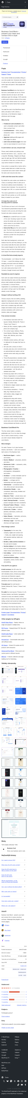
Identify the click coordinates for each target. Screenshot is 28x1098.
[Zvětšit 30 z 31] (24, 811)
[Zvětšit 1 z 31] (11, 668)
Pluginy (17, 1042)
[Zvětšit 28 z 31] (24, 800)
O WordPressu (5, 1037)
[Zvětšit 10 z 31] (24, 708)
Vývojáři (5, 59)
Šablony (17, 1039)
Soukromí (4, 1045)
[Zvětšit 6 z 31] (24, 688)
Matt (2, 1065)
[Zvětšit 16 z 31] (24, 739)
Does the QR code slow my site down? (6, 875)
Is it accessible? (5, 896)
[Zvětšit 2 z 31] (24, 668)
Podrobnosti (6, 48)
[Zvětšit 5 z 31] (11, 688)
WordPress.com (5, 1062)
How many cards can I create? (10, 901)
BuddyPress (4, 1070)
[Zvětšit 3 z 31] (11, 678)
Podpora (5, 63)
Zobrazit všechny (22, 1005)
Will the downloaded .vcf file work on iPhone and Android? (9, 881)
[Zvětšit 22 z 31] (24, 770)
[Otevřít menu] (25, 2)
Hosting (3, 1042)
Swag (17, 1058)
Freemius (7, 940)
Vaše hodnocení (5, 1005)
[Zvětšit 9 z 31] (11, 708)
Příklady (17, 1037)
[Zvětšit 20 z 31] (24, 760)
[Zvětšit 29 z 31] (11, 811)
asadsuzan (8, 935)
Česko (7, 1077)
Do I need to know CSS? (8, 860)
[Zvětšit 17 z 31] (11, 749)
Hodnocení (6, 51)
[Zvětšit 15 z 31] (11, 739)
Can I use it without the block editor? (11, 887)
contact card (23, 969)
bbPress (3, 1068)
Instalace (5, 55)
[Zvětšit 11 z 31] (11, 719)
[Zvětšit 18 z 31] (24, 749)
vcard (24, 975)
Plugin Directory (5, 6)
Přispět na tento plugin (7, 1027)
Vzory (16, 1045)
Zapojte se (18, 1050)
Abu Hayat (7, 930)
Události (17, 1052)
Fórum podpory (5, 1016)
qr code (20, 975)
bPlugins (7, 38)
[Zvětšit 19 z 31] (11, 760)
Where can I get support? (8, 905)
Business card (16, 969)
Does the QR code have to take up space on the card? (9, 869)
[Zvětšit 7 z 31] (11, 698)
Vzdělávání (4, 1050)
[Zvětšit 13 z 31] (11, 729)
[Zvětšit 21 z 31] (11, 770)
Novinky (3, 1039)
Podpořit (17, 1055)
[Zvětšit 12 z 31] (24, 719)
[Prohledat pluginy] (17, 17)
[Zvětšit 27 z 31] (11, 800)
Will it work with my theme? (9, 891)
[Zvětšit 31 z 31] (24, 821)
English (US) (24, 965)
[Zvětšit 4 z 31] (24, 678)
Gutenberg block (22, 972)
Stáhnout (4, 42)
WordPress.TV (5, 1058)
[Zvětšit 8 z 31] (24, 698)
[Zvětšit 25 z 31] (11, 790)
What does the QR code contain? (10, 865)
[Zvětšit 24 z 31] (24, 780)
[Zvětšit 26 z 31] (24, 790)
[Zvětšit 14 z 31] (24, 729)
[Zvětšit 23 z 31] (11, 780)
